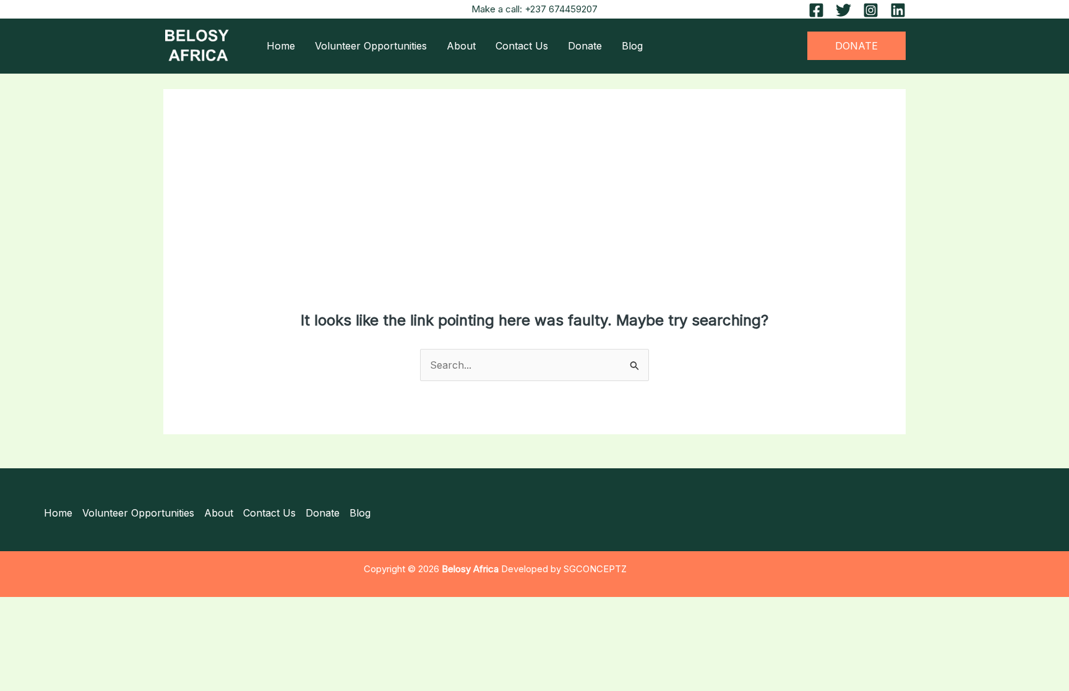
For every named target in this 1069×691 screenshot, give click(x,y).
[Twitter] (843, 10)
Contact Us (522, 46)
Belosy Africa (470, 569)
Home (281, 46)
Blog (632, 46)
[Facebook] (816, 10)
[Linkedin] (898, 10)
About (461, 46)
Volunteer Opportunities (371, 46)
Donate (585, 46)
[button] (856, 46)
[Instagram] (870, 10)
